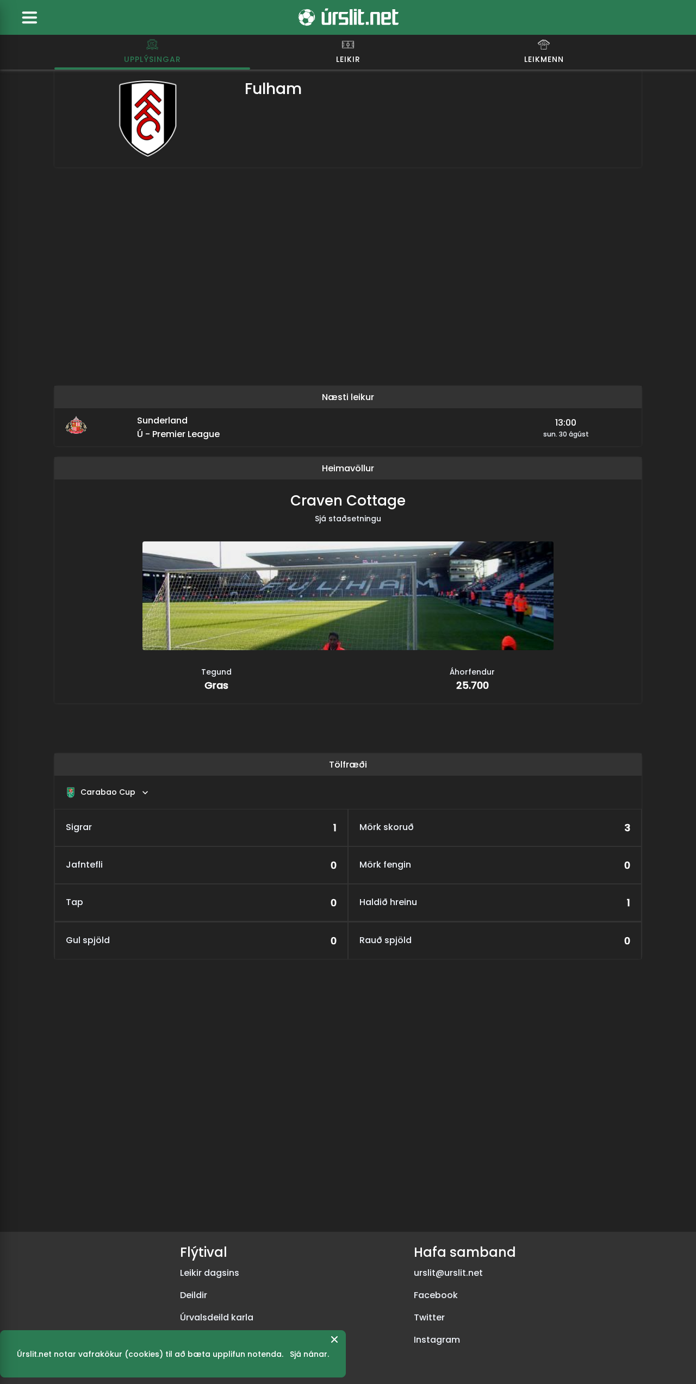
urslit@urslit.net (448, 1273)
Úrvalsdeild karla (216, 1317)
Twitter (429, 1317)
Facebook (436, 1295)
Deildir (193, 1295)
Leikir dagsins (209, 1273)
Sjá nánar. (309, 1354)
